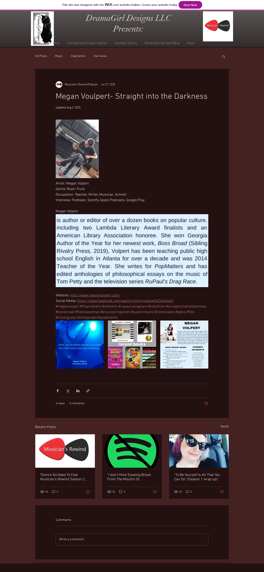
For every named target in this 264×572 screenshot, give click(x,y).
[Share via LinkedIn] (78, 391)
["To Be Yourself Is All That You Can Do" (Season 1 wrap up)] (199, 451)
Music (59, 56)
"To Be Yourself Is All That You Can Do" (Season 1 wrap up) (197, 477)
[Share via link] (88, 391)
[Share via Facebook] (58, 391)
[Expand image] (80, 345)
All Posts (41, 56)
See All (224, 426)
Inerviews (100, 56)
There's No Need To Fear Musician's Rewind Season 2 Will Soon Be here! (62, 477)
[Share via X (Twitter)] (68, 391)
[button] (224, 56)
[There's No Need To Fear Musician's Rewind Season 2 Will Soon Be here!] (65, 451)
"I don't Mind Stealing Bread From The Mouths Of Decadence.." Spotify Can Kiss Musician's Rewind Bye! (130, 477)
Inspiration (78, 56)
